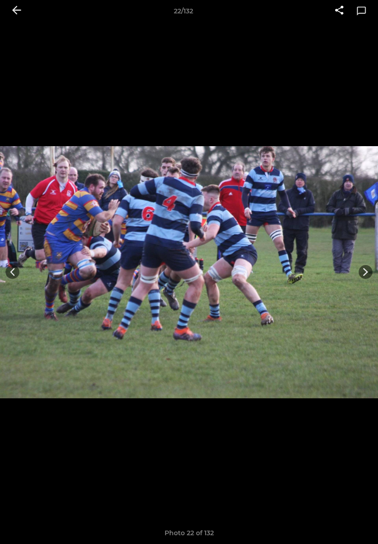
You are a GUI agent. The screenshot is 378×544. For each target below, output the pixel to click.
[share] (339, 11)
